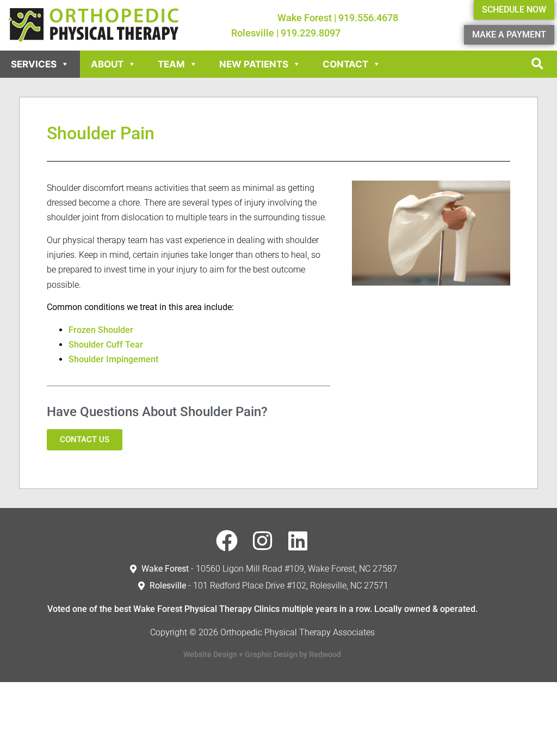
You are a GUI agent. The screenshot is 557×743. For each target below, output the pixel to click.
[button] (537, 64)
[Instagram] (262, 541)
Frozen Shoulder (101, 330)
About (107, 64)
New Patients (253, 64)
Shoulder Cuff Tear (106, 344)
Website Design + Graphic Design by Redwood (262, 654)
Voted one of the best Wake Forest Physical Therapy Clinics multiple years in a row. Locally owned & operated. (262, 609)
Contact (345, 64)
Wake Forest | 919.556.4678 (337, 17)
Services (34, 64)
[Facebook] (227, 541)
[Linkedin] (297, 541)
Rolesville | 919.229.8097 (286, 33)
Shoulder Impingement (113, 359)
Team (171, 64)
